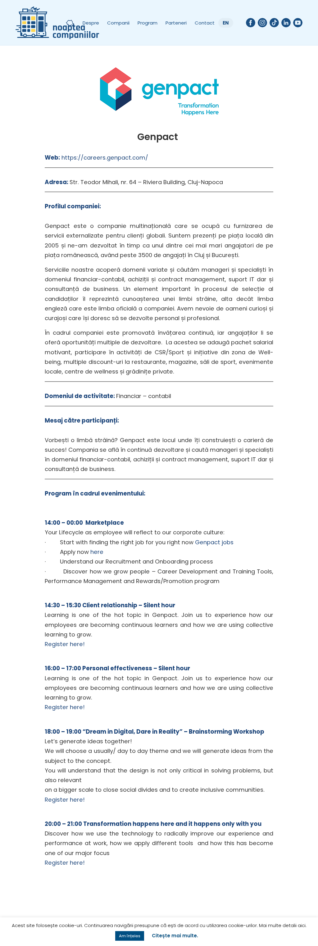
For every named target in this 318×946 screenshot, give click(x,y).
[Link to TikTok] (274, 22)
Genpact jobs (214, 542)
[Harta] (70, 22)
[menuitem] (70, 22)
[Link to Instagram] (262, 22)
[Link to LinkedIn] (286, 22)
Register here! (65, 644)
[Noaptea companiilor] (57, 22)
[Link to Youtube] (297, 22)
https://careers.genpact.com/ (104, 157)
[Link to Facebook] (250, 22)
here (96, 552)
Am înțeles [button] (129, 936)
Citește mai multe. (175, 935)
